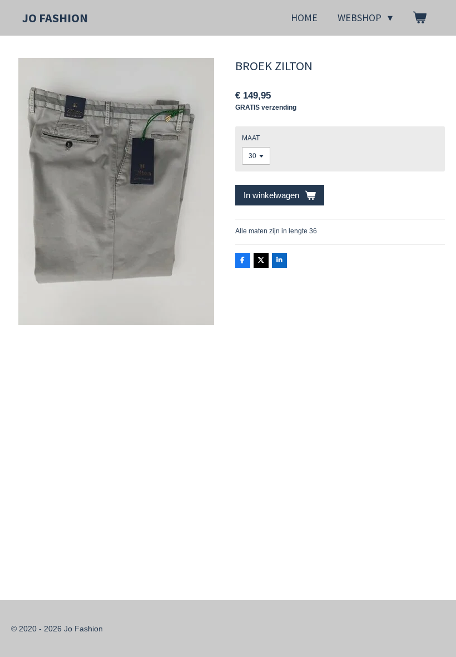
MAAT (251, 138)
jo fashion (55, 18)
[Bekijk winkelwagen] (419, 18)
